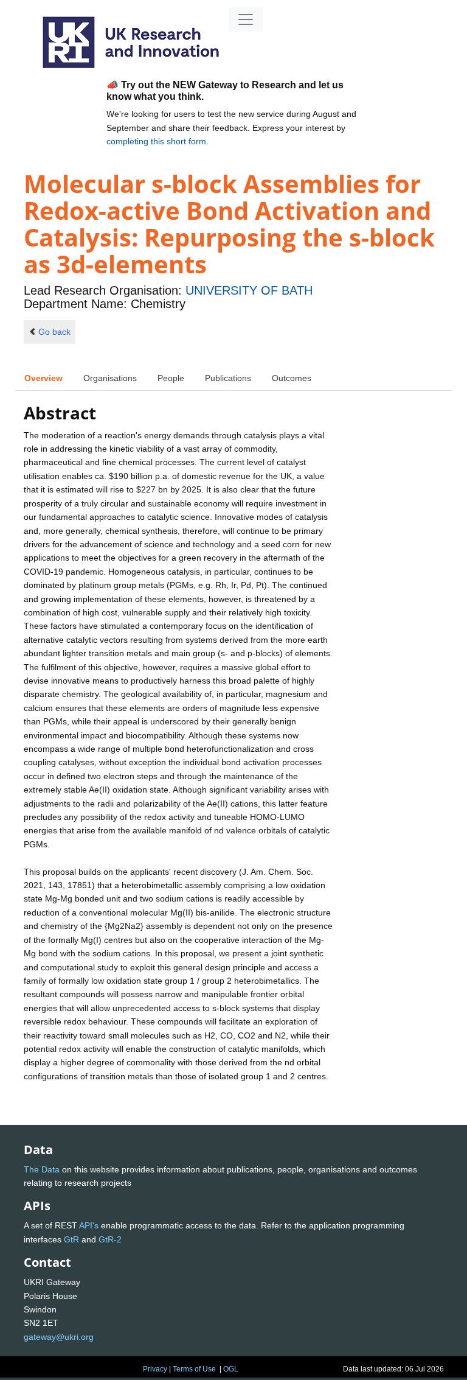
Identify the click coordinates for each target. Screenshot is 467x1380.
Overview (43, 378)
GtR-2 (110, 1239)
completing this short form (156, 141)
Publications (228, 378)
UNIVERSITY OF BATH (249, 290)
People (170, 378)
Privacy (155, 1369)
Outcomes (291, 378)
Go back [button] (54, 332)
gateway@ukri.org (59, 1337)
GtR (71, 1239)
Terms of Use (194, 1369)
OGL (230, 1369)
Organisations (110, 378)
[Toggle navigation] (246, 19)
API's (89, 1225)
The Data (42, 1169)
